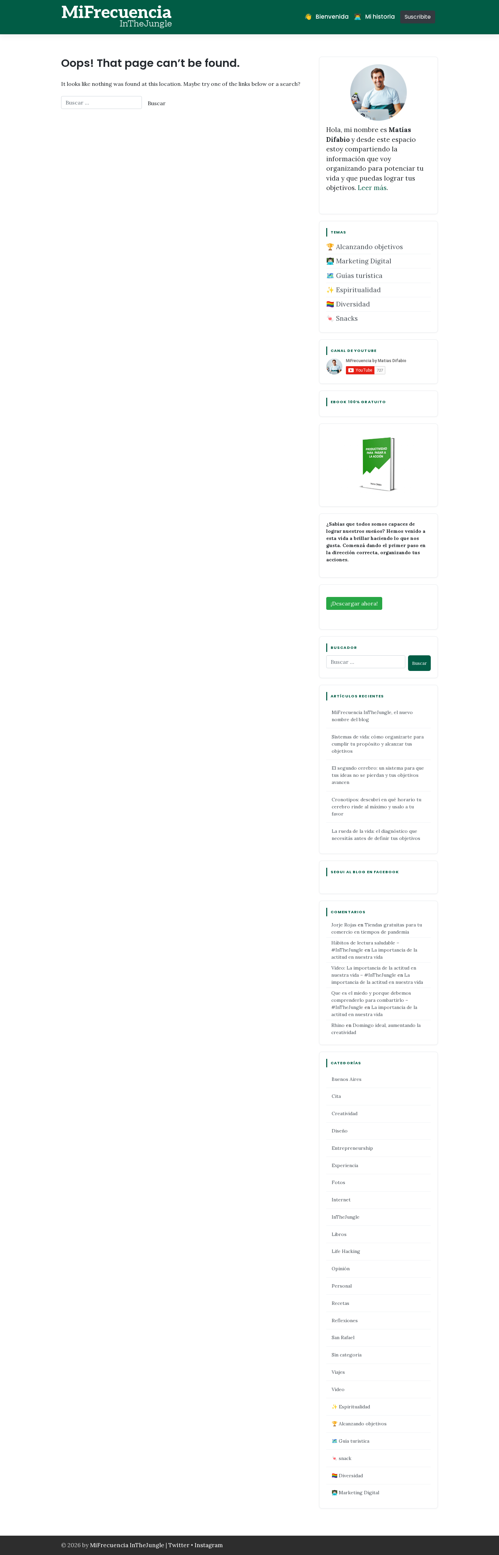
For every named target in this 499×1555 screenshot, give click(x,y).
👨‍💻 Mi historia (374, 17)
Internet (341, 1200)
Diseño (340, 1131)
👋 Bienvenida (326, 17)
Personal (342, 1286)
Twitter (179, 1545)
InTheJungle (345, 1217)
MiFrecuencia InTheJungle (127, 1545)
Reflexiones (345, 1320)
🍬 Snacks (342, 318)
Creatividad (344, 1113)
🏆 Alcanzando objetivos (364, 247)
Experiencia (345, 1165)
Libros (339, 1234)
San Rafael (343, 1337)
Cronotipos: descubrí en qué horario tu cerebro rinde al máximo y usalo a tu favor (376, 807)
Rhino (338, 1025)
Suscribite (418, 17)
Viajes (338, 1372)
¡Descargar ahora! (354, 603)
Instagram (209, 1545)
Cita (336, 1096)
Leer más (372, 188)
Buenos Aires (347, 1079)
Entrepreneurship (352, 1148)
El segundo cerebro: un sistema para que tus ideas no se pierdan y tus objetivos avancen (378, 775)
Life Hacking (346, 1251)
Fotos (338, 1182)
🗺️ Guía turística (350, 1441)
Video (338, 1389)
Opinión (341, 1269)
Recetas (340, 1303)
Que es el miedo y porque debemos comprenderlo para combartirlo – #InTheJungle (371, 1000)
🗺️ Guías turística (354, 275)
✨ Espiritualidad (353, 290)
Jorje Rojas (343, 925)
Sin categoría (347, 1355)
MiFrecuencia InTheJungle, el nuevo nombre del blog (372, 716)
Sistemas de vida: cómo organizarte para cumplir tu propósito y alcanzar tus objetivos (378, 744)
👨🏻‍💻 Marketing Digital (358, 261)
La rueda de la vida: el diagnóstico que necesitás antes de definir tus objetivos (376, 834)
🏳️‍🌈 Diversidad (348, 304)
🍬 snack (341, 1458)
